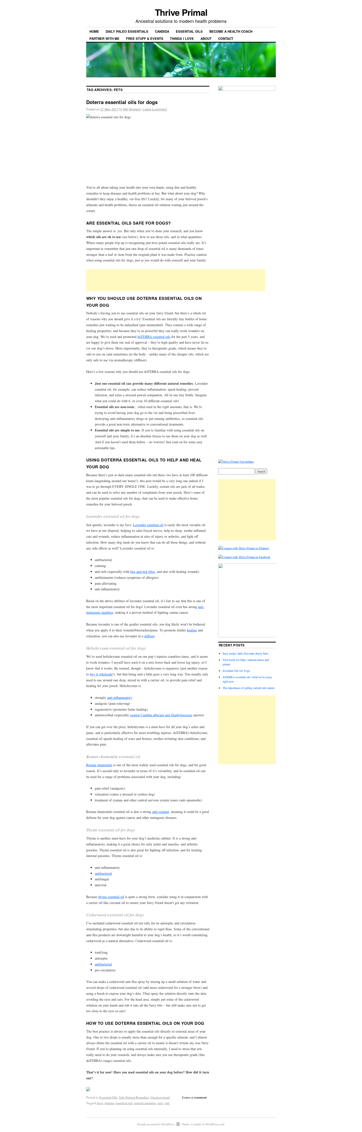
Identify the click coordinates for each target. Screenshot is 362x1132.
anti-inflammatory (119, 697)
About (206, 38)
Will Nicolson (132, 109)
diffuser (149, 636)
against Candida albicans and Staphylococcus (161, 715)
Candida (162, 31)
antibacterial (103, 873)
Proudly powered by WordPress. (156, 1124)
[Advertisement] (175, 280)
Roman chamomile (99, 765)
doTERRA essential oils (153, 336)
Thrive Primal (181, 12)
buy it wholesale (101, 674)
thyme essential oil (111, 896)
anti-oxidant (160, 811)
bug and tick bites (142, 571)
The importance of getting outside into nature (249, 688)
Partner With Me (104, 38)
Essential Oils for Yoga (236, 671)
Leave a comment (155, 109)
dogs (100, 1103)
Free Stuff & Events (144, 38)
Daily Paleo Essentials (127, 31)
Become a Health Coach (230, 31)
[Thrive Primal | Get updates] (236, 461)
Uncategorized (160, 1097)
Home (94, 31)
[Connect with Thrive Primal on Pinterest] (243, 548)
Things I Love (182, 38)
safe (167, 1103)
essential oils (124, 1103)
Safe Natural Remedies (134, 1097)
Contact (225, 38)
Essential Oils (189, 31)
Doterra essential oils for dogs (122, 102)
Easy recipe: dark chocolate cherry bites (245, 653)
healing (192, 630)
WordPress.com (215, 1124)
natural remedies (145, 1103)
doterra (109, 1103)
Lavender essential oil (148, 524)
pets (160, 1103)
